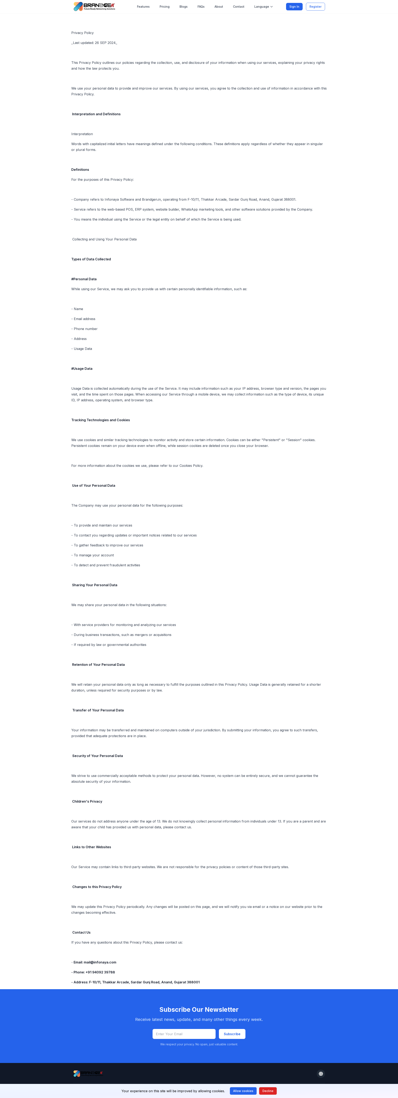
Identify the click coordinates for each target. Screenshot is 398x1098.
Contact (238, 6)
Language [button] (261, 6)
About (219, 6)
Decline (267, 1091)
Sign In (294, 6)
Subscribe (232, 1034)
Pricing (165, 6)
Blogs (184, 6)
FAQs (201, 6)
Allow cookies (243, 1091)
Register (315, 6)
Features (143, 6)
